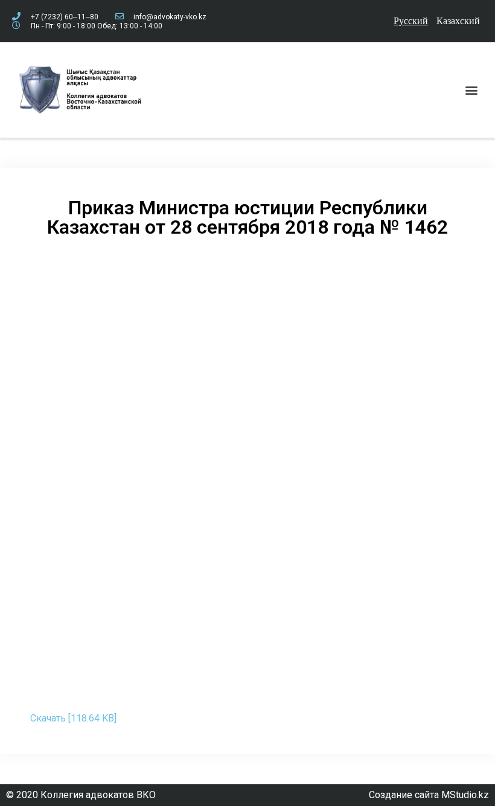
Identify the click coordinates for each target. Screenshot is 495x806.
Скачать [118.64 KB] (73, 718)
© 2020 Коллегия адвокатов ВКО (81, 795)
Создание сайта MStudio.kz (429, 795)
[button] (471, 90)
